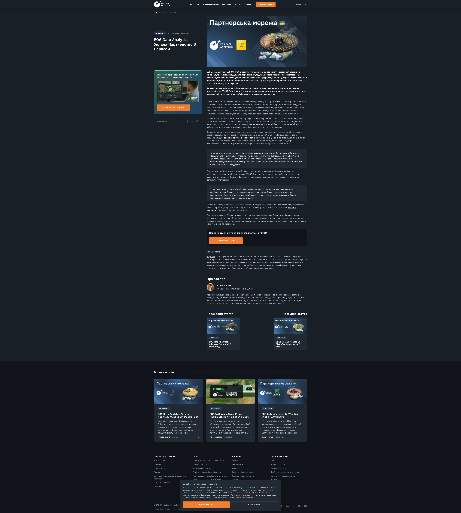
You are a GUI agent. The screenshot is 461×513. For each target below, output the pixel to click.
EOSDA (162, 4)
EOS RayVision (159, 460)
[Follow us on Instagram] (299, 506)
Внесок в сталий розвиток (243, 476)
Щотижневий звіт (228, 138)
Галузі (237, 4)
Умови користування (162, 509)
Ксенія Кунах (225, 285)
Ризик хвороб (247, 138)
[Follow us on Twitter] (293, 506)
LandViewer (158, 464)
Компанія (248, 4)
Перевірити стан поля (173, 108)
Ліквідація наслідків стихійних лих (207, 472)
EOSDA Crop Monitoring (233, 91)
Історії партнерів (278, 464)
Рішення (157, 472)
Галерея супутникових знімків (283, 476)
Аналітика (226, 4)
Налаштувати (254, 505)
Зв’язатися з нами (265, 4)
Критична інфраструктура (204, 468)
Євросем (211, 256)
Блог (273, 460)
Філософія (236, 468)
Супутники (158, 486)
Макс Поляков (237, 464)
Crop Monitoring (160, 468)
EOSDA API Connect (162, 483)
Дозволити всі (206, 505)
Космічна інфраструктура (242, 472)
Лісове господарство (202, 464)
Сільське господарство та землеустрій (209, 460)
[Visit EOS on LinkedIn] (287, 506)
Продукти (193, 4)
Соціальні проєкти (278, 468)
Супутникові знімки (210, 4)
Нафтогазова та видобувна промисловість (211, 476)
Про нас (235, 460)
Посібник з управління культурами (285, 472)
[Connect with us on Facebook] (281, 506)
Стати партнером (226, 241)
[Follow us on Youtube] (305, 506)
